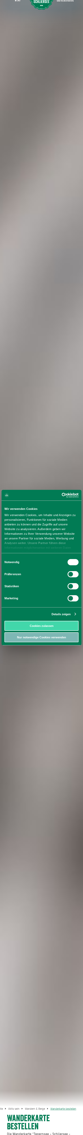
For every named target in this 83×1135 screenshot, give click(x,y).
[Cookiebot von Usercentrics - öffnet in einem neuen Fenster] (62, 495)
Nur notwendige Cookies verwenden (41, 637)
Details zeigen (61, 614)
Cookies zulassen (41, 625)
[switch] (73, 574)
